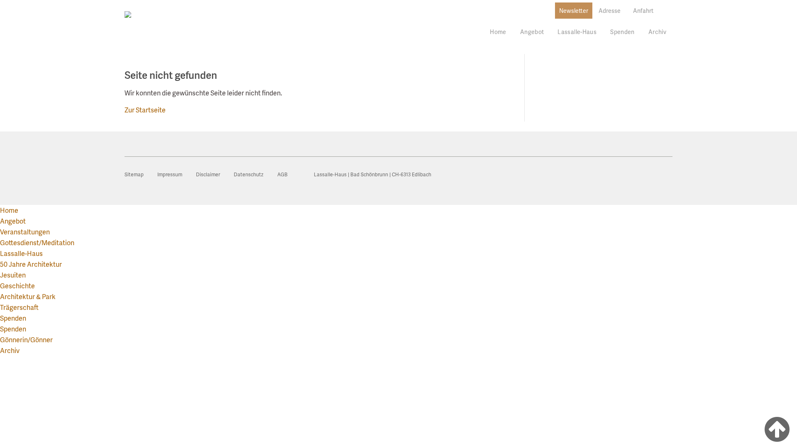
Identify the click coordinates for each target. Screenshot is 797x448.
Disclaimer (208, 174)
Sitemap (134, 174)
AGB (282, 174)
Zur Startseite (145, 109)
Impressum (169, 174)
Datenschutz (249, 174)
